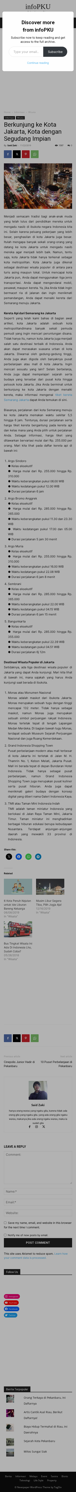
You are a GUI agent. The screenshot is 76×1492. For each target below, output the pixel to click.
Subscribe (55, 52)
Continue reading (38, 62)
